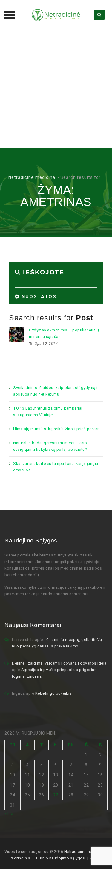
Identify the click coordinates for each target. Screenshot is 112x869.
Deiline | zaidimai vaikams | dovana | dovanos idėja (59, 663)
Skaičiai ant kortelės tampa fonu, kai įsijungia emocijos (55, 466)
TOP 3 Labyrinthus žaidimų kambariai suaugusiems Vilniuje (47, 411)
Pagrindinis (20, 858)
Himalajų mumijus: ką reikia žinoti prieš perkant (57, 429)
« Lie (8, 813)
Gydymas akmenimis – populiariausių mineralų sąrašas (64, 333)
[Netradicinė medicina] (56, 15)
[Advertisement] (56, 89)
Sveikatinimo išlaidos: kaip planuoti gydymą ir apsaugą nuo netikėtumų (56, 390)
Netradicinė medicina (84, 851)
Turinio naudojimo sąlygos (60, 858)
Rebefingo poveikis (53, 693)
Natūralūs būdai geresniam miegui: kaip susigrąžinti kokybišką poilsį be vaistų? (50, 446)
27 (55, 795)
